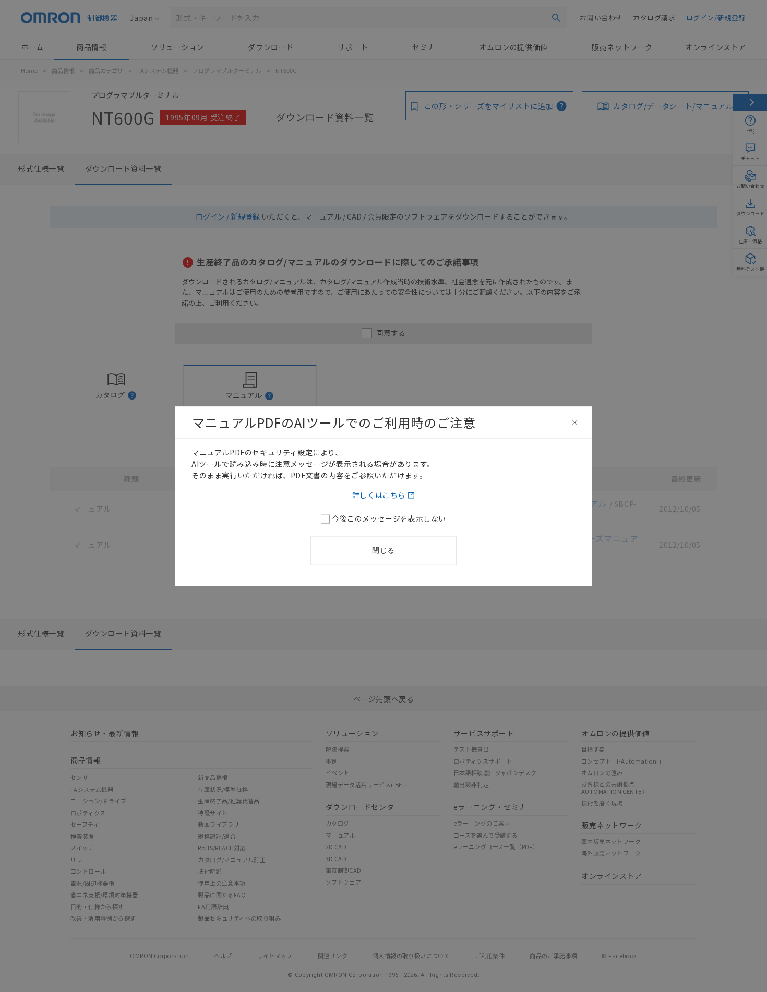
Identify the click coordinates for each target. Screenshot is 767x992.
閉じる (383, 550)
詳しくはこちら (378, 494)
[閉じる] (575, 422)
